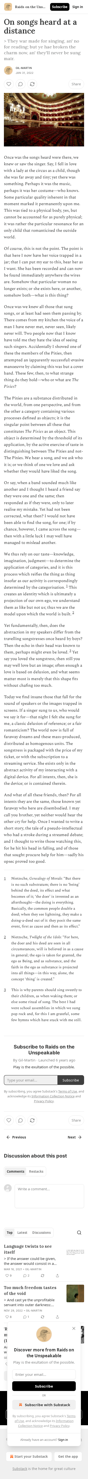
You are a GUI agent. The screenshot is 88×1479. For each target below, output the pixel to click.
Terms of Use (67, 1091)
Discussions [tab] (41, 1232)
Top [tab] (9, 1232)
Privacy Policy (59, 1426)
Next (72, 1137)
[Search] (79, 1232)
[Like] (9, 84)
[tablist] (25, 1171)
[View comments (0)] (20, 84)
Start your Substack (31, 1456)
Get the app (68, 1456)
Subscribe (59, 7)
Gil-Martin (24, 68)
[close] (74, 1328)
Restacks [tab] (36, 1171)
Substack (19, 1468)
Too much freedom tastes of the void (30, 1290)
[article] (44, 1261)
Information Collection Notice (53, 1096)
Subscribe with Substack (47, 1404)
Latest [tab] (22, 1232)
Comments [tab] (15, 1171)
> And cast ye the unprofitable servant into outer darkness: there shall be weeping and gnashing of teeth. (29, 1302)
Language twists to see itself (28, 1249)
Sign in (77, 7)
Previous (19, 1137)
